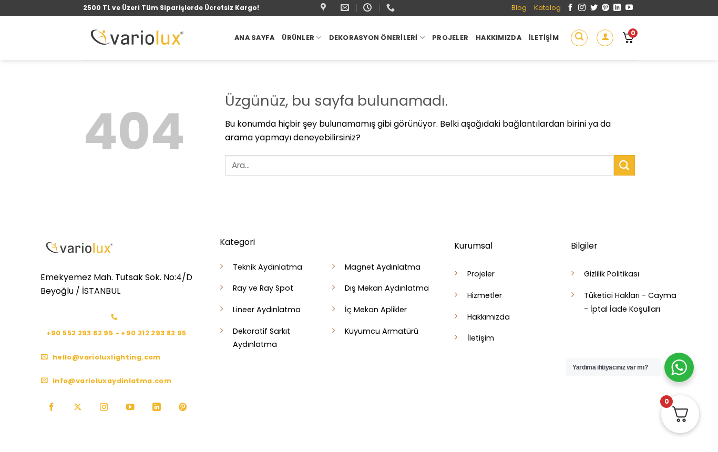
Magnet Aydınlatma (382, 267)
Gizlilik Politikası (611, 274)
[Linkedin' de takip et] (617, 8)
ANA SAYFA (254, 37)
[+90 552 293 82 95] (391, 7)
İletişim (544, 37)
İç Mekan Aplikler (376, 309)
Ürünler (298, 37)
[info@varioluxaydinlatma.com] (346, 7)
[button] (579, 37)
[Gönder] (624, 165)
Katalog (547, 7)
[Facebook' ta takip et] (570, 8)
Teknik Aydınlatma (267, 267)
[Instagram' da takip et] (582, 8)
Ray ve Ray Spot (263, 288)
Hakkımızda (498, 37)
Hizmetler (484, 295)
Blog (519, 7)
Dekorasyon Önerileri (373, 37)
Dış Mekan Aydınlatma (387, 288)
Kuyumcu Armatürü (381, 331)
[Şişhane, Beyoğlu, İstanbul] (325, 7)
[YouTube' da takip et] (629, 8)
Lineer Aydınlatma (267, 309)
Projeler (450, 37)
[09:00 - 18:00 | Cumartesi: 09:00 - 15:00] (368, 7)
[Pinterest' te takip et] (605, 8)
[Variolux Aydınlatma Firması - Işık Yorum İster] (151, 38)
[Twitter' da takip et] (594, 8)
